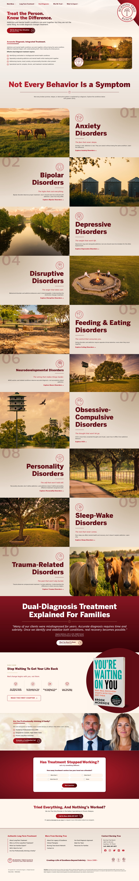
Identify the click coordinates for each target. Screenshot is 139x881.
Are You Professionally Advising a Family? (22, 851)
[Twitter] (114, 850)
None (87, 779)
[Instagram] (110, 850)
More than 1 (54, 775)
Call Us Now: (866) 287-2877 (68, 816)
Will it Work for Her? (16, 848)
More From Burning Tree (56, 836)
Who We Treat (57, 4)
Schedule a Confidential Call (26, 741)
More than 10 (54, 779)
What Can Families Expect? (18, 845)
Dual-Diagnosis (44, 4)
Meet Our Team (79, 843)
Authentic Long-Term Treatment (22, 836)
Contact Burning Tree (111, 836)
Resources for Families (81, 845)
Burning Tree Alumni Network (56, 845)
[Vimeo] (119, 850)
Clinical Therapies (52, 843)
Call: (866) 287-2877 (110, 846)
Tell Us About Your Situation (19, 30)
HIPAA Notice (17, 871)
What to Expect (72, 4)
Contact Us (50, 848)
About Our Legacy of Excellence (57, 840)
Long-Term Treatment (26, 4)
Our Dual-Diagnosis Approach (83, 840)
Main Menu (10, 4)
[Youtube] (123, 850)
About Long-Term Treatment (18, 840)
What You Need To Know (67, 643)
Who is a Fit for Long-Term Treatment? (21, 843)
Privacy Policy (11, 871)
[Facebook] (105, 850)
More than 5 (87, 775)
